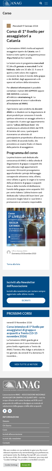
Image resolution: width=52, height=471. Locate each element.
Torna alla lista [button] (13, 264)
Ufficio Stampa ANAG (19, 251)
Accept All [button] (26, 465)
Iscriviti (26, 300)
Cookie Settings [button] (11, 465)
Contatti (6, 443)
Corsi (5, 430)
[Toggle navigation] (46, 3)
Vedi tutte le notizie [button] (26, 364)
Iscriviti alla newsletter (12, 438)
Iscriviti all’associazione (12, 434)
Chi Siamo (7, 425)
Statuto (6, 421)
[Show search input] (40, 3)
